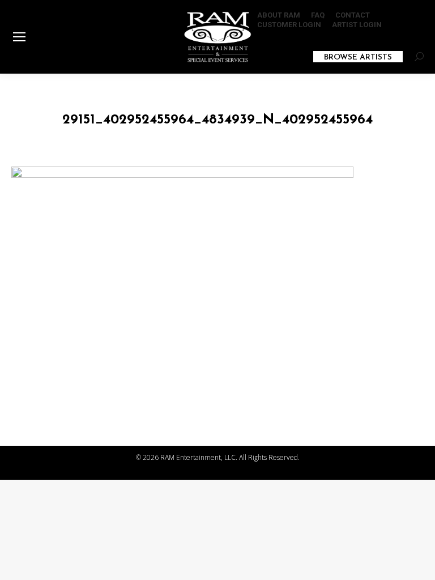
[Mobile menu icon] (19, 37)
